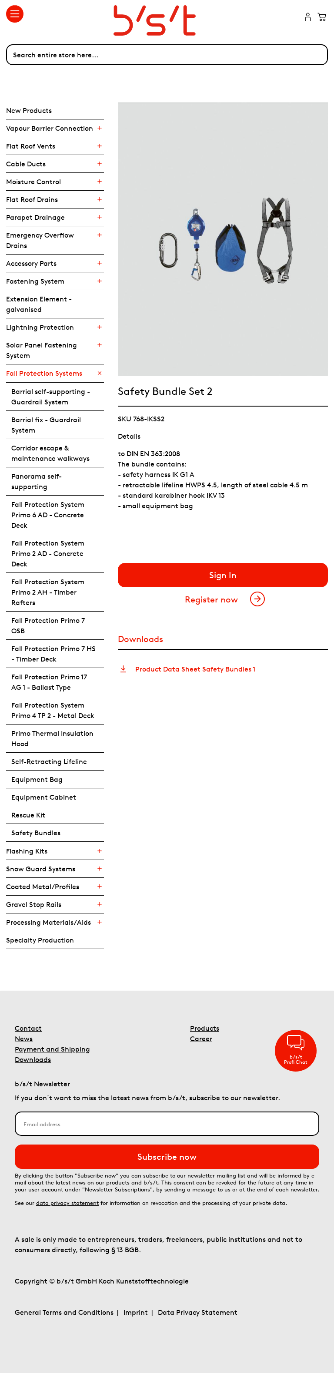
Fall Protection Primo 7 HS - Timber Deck (53, 653)
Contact (28, 1028)
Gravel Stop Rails (33, 904)
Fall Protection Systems (44, 373)
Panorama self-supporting (36, 481)
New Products (29, 110)
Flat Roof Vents (30, 146)
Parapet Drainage (35, 217)
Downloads (33, 1059)
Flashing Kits (26, 851)
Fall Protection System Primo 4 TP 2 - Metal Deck (52, 710)
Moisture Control (33, 181)
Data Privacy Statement (197, 1312)
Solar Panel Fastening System (41, 350)
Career (201, 1038)
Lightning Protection (40, 327)
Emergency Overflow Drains (40, 240)
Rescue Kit (28, 815)
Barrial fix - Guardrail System (46, 424)
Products (204, 1028)
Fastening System (35, 281)
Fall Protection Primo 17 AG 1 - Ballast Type (49, 681)
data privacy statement (67, 1203)
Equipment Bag (37, 779)
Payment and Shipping (52, 1049)
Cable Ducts (26, 163)
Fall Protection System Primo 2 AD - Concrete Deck (47, 553)
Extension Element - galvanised (39, 304)
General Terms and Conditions (64, 1312)
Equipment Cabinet (43, 797)
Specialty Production (40, 940)
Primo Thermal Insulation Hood (52, 738)
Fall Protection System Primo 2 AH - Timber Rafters (47, 592)
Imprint (136, 1312)
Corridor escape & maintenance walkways (50, 453)
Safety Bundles (35, 832)
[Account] (308, 18)
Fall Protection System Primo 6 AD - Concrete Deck (47, 514)
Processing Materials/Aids (48, 922)
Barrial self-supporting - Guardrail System (50, 396)
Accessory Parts (31, 263)
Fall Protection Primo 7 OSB (48, 625)
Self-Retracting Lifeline (49, 761)
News (24, 1038)
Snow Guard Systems (40, 868)
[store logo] (167, 20)
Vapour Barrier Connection (49, 128)
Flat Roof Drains (32, 199)
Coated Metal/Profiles (42, 886)
